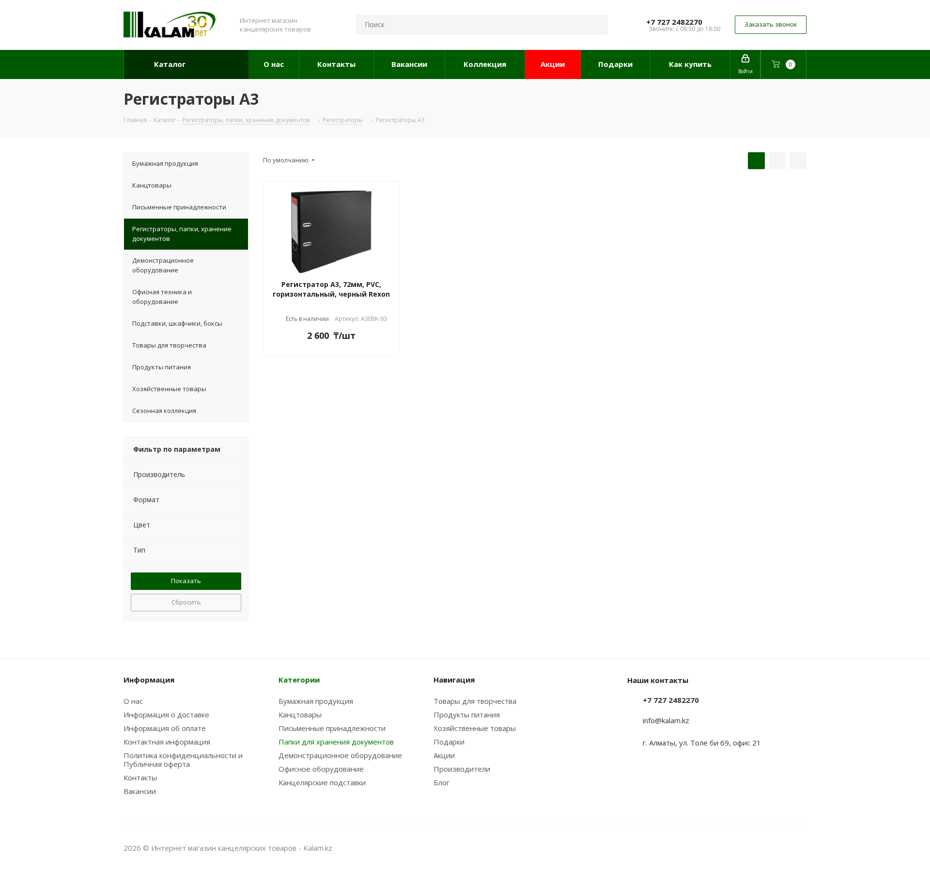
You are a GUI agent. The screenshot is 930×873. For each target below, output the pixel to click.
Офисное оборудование (321, 769)
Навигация (454, 679)
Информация (149, 679)
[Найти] (595, 24)
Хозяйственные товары (475, 728)
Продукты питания (467, 714)
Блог (442, 782)
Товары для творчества (475, 701)
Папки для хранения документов (336, 741)
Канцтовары (300, 714)
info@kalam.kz (666, 720)
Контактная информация (167, 741)
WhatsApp (799, 847)
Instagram (775, 847)
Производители (462, 769)
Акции (444, 755)
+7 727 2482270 (674, 21)
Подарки (449, 741)
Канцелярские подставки (322, 782)
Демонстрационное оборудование (340, 755)
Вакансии (140, 791)
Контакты (140, 777)
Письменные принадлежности (332, 728)
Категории (299, 679)
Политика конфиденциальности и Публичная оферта (183, 759)
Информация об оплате (165, 728)
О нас (133, 701)
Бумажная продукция (316, 701)
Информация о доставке (166, 714)
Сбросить (186, 602)
